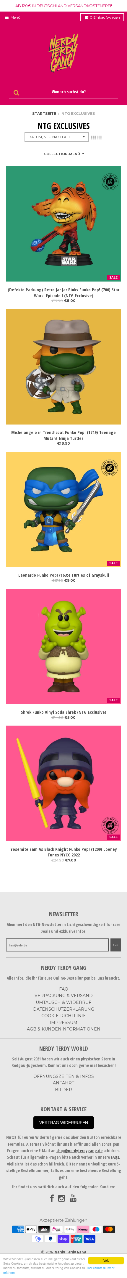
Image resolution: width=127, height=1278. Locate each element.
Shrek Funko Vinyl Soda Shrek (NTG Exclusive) (63, 712)
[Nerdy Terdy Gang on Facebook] (52, 1198)
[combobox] (67, 92)
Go (115, 945)
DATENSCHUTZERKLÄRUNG (63, 1009)
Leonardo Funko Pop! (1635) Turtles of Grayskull (63, 575)
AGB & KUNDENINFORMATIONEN (63, 1029)
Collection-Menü (62, 154)
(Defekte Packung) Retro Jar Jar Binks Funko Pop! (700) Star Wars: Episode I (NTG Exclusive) (63, 292)
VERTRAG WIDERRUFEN (63, 1122)
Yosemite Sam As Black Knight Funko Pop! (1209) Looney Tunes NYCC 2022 (63, 852)
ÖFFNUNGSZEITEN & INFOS (63, 1076)
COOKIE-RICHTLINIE (63, 1015)
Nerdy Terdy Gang (70, 1252)
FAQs (115, 1157)
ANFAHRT (63, 1083)
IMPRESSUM (63, 1022)
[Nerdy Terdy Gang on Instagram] (62, 1198)
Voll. (106, 1260)
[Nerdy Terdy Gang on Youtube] (74, 1198)
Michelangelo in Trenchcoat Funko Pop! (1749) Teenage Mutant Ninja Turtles (63, 435)
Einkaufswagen (105, 17)
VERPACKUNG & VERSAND (64, 995)
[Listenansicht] (99, 138)
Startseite (44, 113)
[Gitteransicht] (93, 138)
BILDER (63, 1089)
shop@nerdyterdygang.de (79, 1150)
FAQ (63, 989)
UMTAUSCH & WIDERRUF (63, 1002)
